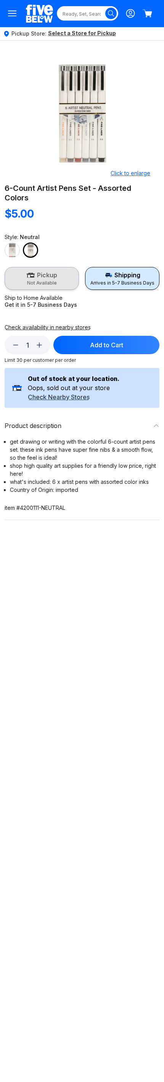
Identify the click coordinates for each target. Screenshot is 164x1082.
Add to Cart (106, 345)
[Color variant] (12, 250)
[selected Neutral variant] (30, 250)
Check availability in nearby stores (48, 327)
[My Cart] (147, 13)
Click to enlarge (130, 173)
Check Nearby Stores (59, 397)
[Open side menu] (12, 13)
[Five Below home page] (39, 14)
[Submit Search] (111, 13)
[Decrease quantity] (15, 345)
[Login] (130, 13)
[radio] (42, 278)
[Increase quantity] (39, 345)
